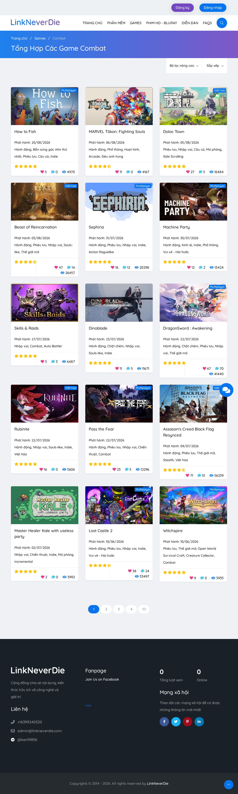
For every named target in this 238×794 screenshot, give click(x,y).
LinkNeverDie (157, 783)
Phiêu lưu (29, 156)
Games (136, 23)
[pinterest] (187, 721)
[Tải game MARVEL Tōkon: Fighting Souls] (119, 105)
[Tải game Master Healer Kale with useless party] (44, 505)
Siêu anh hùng (112, 156)
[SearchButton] (222, 23)
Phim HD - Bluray (161, 23)
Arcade (94, 156)
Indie (54, 156)
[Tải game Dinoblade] (119, 302)
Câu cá (43, 156)
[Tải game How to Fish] (44, 105)
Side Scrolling (173, 156)
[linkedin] (199, 721)
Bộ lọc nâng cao (182, 65)
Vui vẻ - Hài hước (176, 252)
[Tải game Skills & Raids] (44, 302)
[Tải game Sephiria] (119, 201)
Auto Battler (53, 346)
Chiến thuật (38, 554)
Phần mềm (116, 23)
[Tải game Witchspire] (193, 505)
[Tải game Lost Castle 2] (119, 505)
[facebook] (164, 721)
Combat (59, 38)
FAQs (207, 23)
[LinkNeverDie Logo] (35, 22)
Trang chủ (92, 23)
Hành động (22, 149)
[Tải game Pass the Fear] (119, 403)
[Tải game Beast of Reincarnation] (44, 201)
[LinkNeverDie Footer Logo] (38, 670)
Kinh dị (187, 245)
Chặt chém (115, 346)
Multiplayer (68, 90)
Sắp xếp (213, 65)
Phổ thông (115, 149)
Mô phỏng (213, 149)
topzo (88, 705)
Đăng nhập (213, 7)
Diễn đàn (190, 23)
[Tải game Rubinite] (44, 403)
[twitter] (176, 721)
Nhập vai (185, 149)
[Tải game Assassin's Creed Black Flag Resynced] (193, 403)
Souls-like (96, 353)
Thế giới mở (30, 252)
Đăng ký (182, 7)
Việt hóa (219, 90)
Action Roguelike (101, 252)
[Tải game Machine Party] (193, 201)
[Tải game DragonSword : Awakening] (193, 302)
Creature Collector (200, 555)
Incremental (23, 561)
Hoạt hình (131, 149)
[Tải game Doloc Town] (193, 105)
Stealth (168, 460)
